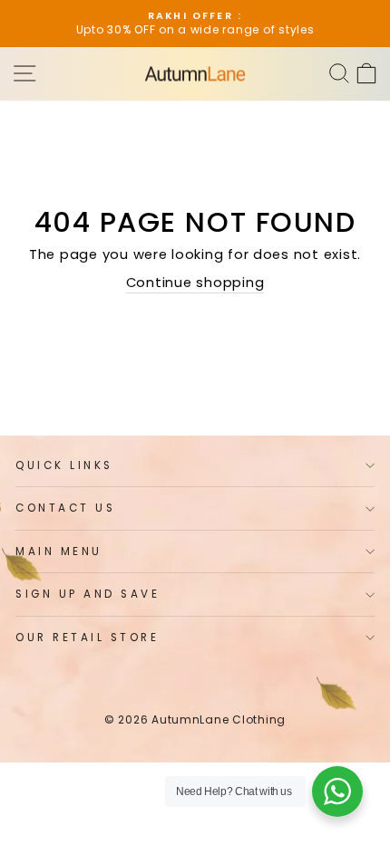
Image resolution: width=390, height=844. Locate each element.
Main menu (58, 551)
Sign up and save (88, 594)
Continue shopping (195, 282)
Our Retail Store (87, 637)
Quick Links (64, 465)
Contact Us (65, 508)
